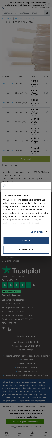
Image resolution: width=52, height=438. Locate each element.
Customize (24, 249)
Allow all (26, 240)
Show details (37, 232)
